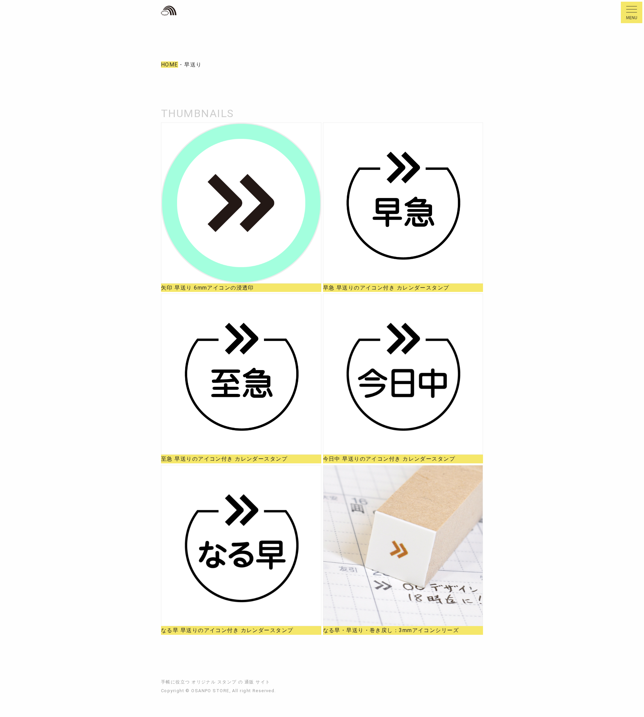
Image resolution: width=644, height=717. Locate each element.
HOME (169, 64)
